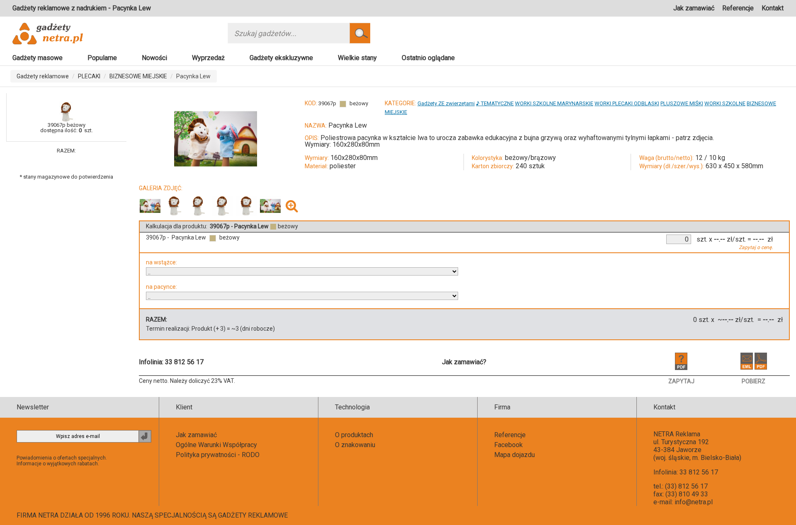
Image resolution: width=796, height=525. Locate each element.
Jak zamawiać (693, 8)
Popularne (102, 58)
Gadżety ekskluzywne (281, 58)
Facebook (508, 445)
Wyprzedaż (208, 58)
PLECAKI (89, 76)
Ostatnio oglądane (428, 58)
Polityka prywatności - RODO (218, 455)
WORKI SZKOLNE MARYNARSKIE (554, 103)
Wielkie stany (357, 58)
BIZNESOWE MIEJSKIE (138, 76)
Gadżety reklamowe (43, 76)
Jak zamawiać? (464, 362)
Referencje (738, 8)
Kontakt (773, 8)
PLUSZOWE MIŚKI (681, 103)
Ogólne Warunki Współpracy (216, 445)
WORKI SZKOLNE (724, 103)
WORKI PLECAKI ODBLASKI (627, 103)
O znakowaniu (355, 445)
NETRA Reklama (676, 434)
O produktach (354, 435)
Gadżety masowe (37, 58)
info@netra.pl (694, 502)
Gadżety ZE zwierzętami (446, 103)
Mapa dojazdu (514, 455)
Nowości (154, 58)
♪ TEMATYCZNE (495, 103)
